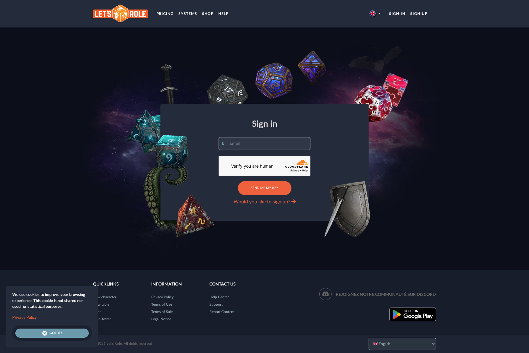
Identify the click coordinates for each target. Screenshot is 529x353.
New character (104, 297)
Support (216, 304)
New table (101, 304)
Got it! (56, 333)
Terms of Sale (162, 312)
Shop (207, 14)
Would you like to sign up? (262, 201)
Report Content (221, 312)
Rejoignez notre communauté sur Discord (386, 295)
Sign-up (418, 14)
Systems (187, 14)
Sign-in (397, 14)
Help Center (219, 297)
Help (223, 14)
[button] (375, 13)
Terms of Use (161, 304)
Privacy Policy (162, 297)
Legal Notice (161, 319)
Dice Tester (102, 319)
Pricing (165, 14)
